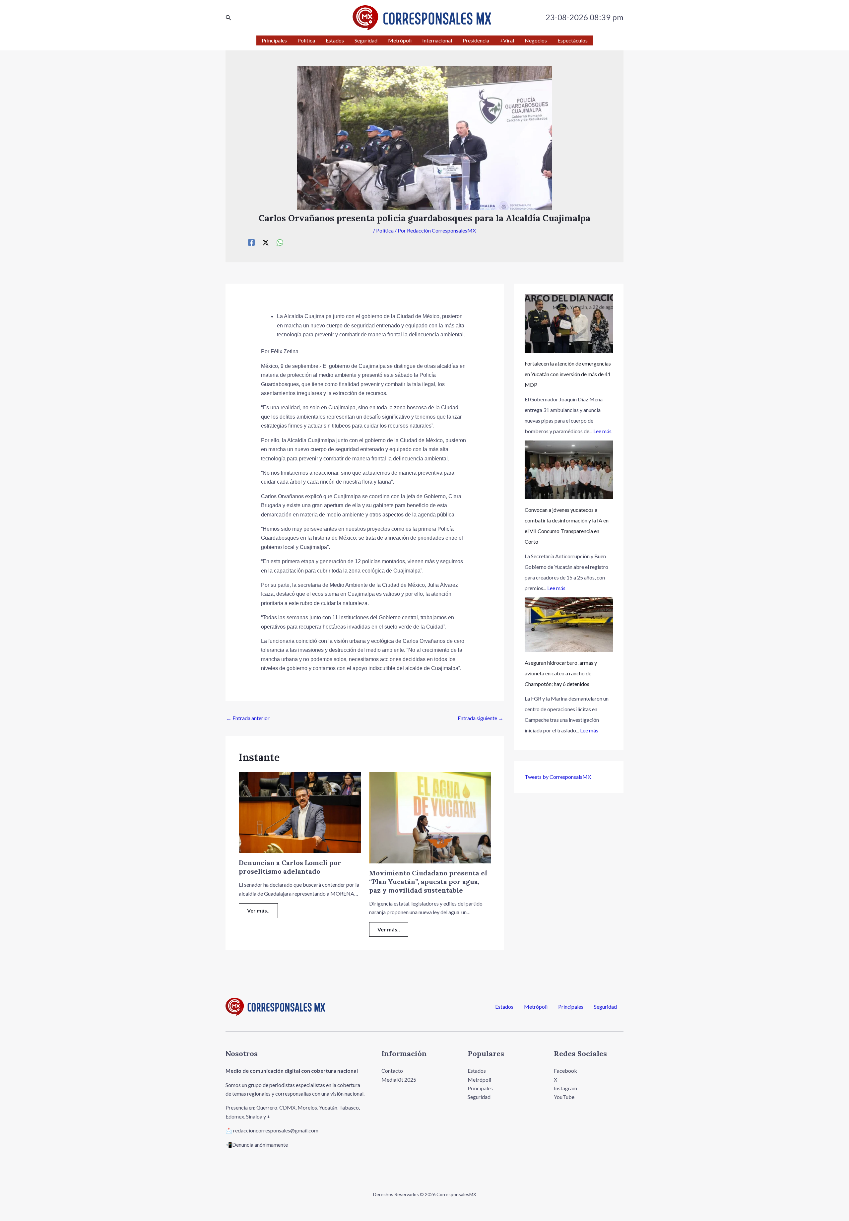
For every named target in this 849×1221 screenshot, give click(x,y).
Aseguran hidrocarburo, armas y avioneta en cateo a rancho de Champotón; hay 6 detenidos (561, 673)
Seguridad (605, 1006)
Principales (570, 1006)
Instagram (565, 1088)
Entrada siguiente (480, 718)
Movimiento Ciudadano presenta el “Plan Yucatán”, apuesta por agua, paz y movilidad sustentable (428, 881)
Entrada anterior (248, 718)
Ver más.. (258, 910)
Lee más (602, 431)
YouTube (564, 1097)
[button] (228, 18)
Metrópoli (536, 1006)
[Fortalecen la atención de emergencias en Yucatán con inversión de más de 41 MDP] (569, 323)
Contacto (392, 1070)
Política (385, 230)
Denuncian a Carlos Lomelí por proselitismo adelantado (290, 866)
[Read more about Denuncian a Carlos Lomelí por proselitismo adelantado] (300, 812)
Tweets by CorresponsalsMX (558, 777)
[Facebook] (251, 242)
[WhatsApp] (280, 242)
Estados (504, 1006)
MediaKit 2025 (398, 1079)
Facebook (565, 1070)
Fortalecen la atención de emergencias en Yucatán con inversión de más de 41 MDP (568, 374)
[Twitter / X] (265, 242)
